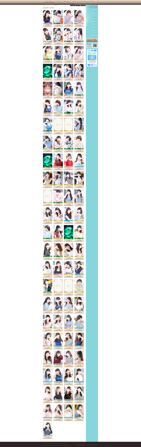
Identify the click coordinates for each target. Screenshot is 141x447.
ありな (57, 329)
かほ (47, 186)
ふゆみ (68, 150)
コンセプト (58, 443)
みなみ (47, 365)
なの (78, 132)
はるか (47, 240)
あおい (47, 132)
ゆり (78, 419)
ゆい (57, 168)
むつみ (68, 365)
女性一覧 (51, 443)
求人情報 (61, 443)
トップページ (52, 5)
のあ (68, 168)
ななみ (47, 383)
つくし (57, 383)
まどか (68, 329)
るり (78, 383)
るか (78, 168)
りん (68, 96)
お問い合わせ (66, 443)
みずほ (57, 365)
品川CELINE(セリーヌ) (46, 5)
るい (57, 401)
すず (68, 25)
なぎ (57, 186)
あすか (47, 401)
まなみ (68, 114)
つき (47, 204)
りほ (47, 96)
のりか (57, 419)
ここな (68, 311)
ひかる (57, 25)
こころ (47, 114)
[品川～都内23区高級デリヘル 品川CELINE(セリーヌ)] (49, 3)
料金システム (48, 443)
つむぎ (78, 25)
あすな (78, 222)
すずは (78, 186)
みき (47, 25)
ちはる (78, 365)
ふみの (78, 329)
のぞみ (68, 132)
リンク (63, 443)
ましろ (47, 437)
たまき (78, 150)
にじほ (78, 96)
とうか (68, 186)
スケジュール (54, 443)
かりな (57, 114)
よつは (57, 150)
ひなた (78, 240)
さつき (47, 347)
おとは (47, 419)
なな (78, 114)
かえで (57, 347)
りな (68, 383)
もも (57, 311)
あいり (47, 329)
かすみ (78, 401)
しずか (68, 347)
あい (47, 222)
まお (57, 132)
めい (57, 204)
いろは (47, 150)
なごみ (57, 96)
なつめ (68, 419)
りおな (68, 401)
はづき (57, 222)
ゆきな (78, 347)
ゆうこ (47, 311)
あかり (47, 168)
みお (68, 204)
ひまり (57, 240)
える (78, 204)
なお (78, 311)
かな (68, 240)
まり (68, 222)
